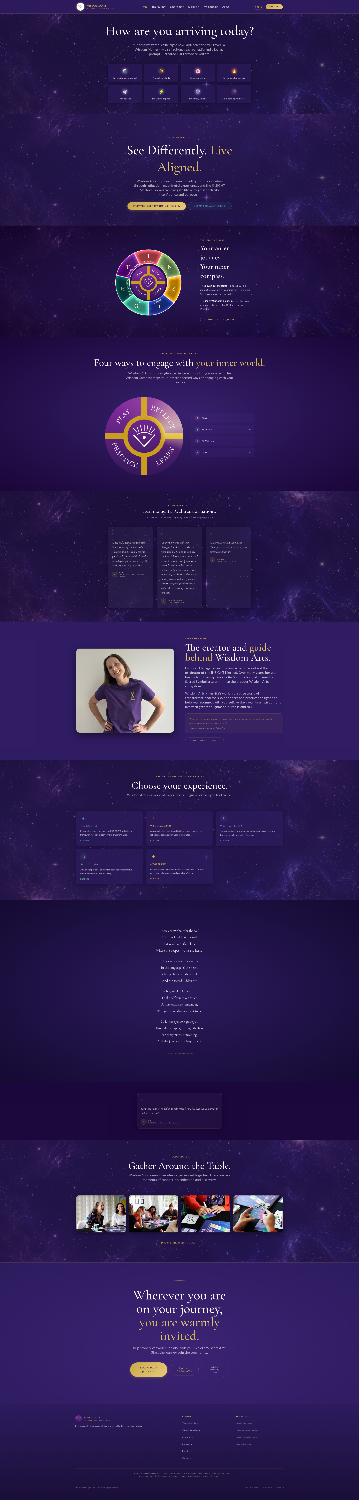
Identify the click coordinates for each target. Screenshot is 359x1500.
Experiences (177, 6)
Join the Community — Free (215, 1370)
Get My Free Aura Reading (210, 206)
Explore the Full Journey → (222, 319)
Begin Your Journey (148, 1369)
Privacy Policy (267, 1488)
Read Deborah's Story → (204, 740)
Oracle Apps (187, 1437)
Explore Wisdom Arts (184, 1369)
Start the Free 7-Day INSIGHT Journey (156, 206)
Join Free (274, 6)
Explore (192, 6)
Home (143, 6)
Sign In (258, 6)
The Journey (158, 6)
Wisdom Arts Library (191, 1430)
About (225, 6)
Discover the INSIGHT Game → (179, 1243)
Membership (211, 6)
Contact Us (187, 1458)
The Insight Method (191, 1423)
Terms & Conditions (251, 1488)
